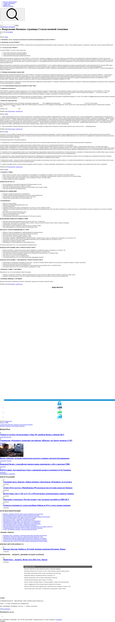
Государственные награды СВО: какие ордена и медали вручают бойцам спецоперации (26, 516)
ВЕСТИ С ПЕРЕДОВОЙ (10, 2)
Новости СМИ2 (4, 422)
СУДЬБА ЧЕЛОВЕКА (9, 3)
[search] (12, 14)
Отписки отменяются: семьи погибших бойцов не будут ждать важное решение (37, 505)
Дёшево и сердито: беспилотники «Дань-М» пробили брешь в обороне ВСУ (32, 435)
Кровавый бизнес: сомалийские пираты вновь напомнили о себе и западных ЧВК (35, 464)
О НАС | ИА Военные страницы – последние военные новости (20, 529)
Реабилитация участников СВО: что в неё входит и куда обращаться (21, 522)
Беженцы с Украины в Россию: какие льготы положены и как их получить (23, 514)
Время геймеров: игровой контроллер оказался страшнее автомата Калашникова (34, 458)
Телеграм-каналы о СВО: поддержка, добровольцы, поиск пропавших (22, 523)
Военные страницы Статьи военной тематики (12, 426)
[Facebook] (3, 616)
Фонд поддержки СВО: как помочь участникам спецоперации (20, 525)
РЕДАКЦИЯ (9, 32)
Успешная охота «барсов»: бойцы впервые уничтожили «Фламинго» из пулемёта (37, 482)
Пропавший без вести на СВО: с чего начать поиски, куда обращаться (22, 521)
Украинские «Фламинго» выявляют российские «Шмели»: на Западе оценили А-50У (36, 440)
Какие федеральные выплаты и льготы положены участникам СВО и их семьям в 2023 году (27, 526)
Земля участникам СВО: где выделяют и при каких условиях (19, 518)
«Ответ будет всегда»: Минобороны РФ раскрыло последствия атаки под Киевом (37, 488)
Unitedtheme (59, 619)
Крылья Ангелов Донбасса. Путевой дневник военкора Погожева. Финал (34, 549)
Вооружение (11, 111)
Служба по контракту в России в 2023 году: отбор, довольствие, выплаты (23, 528)
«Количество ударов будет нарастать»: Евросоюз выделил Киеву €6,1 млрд (23, 537)
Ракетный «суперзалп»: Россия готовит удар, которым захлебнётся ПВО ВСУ (36, 499)
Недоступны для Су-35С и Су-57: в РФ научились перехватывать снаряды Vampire (38, 494)
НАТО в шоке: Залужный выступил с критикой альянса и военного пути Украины (35, 470)
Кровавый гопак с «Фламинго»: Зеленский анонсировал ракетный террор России (25, 535)
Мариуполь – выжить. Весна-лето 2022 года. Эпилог (25, 560)
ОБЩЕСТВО (6, 4)
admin (6, 37)
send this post (19, 111)
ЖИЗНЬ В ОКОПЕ (8, 6)
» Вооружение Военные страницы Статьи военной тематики (16, 424)
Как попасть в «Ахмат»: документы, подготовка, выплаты (18, 519)
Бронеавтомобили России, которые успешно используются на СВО (21, 515)
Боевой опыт (8, 421)
